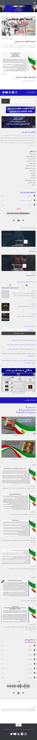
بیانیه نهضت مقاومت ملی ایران (25, 77)
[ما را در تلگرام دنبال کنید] (13, 92)
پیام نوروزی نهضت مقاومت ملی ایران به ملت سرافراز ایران (22, 568)
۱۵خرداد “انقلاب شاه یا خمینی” (25, 42)
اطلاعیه (34, 598)
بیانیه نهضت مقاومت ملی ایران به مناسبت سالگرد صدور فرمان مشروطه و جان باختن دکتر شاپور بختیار (24, 295)
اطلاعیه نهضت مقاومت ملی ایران (28, 601)
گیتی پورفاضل (32, 163)
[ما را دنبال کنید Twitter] (3, 92)
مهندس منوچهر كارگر (30, 180)
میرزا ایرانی (33, 173)
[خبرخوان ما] (10, 92)
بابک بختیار (33, 178)
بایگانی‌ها (34, 707)
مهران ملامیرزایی (5, 38)
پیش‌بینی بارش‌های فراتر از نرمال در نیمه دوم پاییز (24, 340)
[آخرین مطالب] (10, 286)
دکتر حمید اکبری (31, 161)
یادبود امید (33, 248)
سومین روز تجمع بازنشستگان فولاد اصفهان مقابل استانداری (22, 349)
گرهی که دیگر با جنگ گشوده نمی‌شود (26, 316)
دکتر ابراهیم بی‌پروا (31, 156)
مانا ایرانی (33, 175)
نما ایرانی (33, 185)
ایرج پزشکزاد (33, 154)
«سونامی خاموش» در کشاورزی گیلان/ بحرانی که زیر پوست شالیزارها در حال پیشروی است (19, 355)
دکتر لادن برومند (31, 158)
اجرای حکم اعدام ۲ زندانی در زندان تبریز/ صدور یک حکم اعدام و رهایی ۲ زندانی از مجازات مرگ (19, 362)
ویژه (2, 74)
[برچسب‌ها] (27, 286)
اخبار (35, 624)
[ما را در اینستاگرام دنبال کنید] (16, 92)
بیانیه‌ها (5, 74)
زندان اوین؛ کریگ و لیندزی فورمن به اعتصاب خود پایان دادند (21, 344)
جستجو (5, 101)
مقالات (11, 38)
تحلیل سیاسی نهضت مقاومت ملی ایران (26, 306)
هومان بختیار (32, 170)
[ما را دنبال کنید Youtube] (6, 92)
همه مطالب (33, 291)
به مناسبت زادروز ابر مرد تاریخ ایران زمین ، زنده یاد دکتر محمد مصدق (19, 488)
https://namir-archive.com (19, 393)
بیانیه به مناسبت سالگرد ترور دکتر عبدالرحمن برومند (23, 514)
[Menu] (34, 2)
